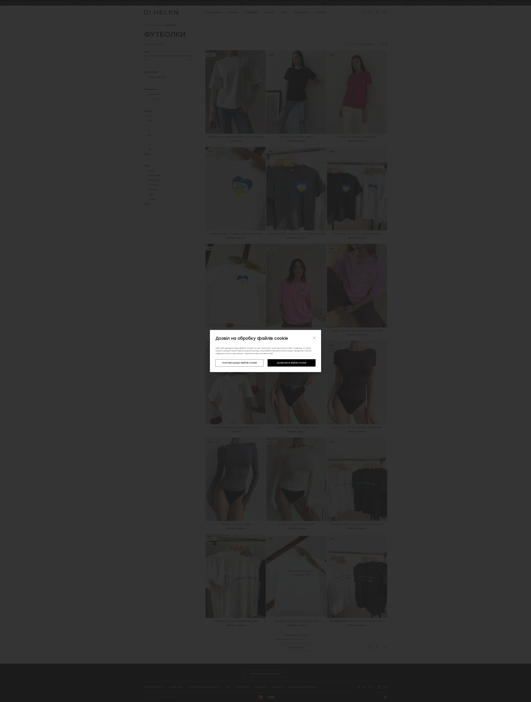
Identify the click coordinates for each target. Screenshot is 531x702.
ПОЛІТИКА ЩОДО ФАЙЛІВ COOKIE (239, 363)
